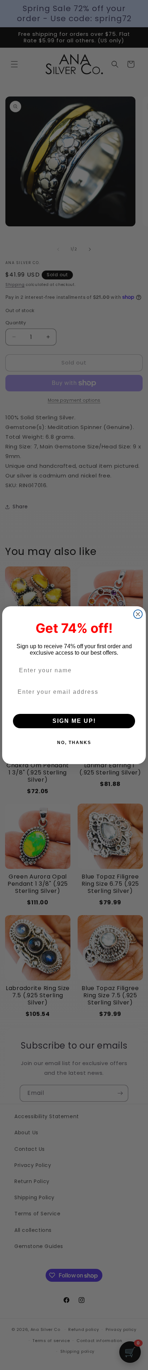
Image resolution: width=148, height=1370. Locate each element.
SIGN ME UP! (74, 721)
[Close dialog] (138, 614)
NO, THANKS (74, 742)
